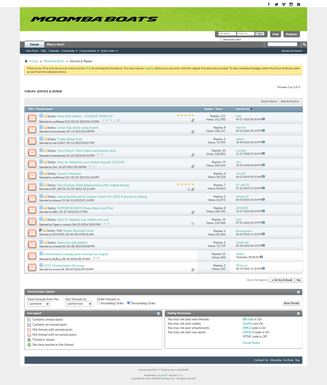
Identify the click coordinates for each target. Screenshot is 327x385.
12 (118, 120)
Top (298, 280)
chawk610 (59, 246)
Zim (54, 167)
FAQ (43, 50)
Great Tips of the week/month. (78, 128)
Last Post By (243, 109)
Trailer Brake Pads (69, 139)
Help (275, 34)
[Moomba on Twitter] (276, 4)
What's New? (55, 44)
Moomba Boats (54, 61)
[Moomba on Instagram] (291, 4)
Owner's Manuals (69, 174)
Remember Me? (232, 39)
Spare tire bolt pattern (72, 242)
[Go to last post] (263, 119)
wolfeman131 (61, 121)
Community (68, 50)
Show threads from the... (44, 299)
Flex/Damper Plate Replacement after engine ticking (93, 185)
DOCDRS (58, 234)
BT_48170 (59, 188)
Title (30, 109)
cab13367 (58, 142)
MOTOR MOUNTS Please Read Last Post (85, 208)
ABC (55, 211)
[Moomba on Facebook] (269, 4)
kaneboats (58, 131)
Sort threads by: (76, 299)
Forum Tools (268, 101)
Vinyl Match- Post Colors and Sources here (86, 151)
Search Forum (289, 101)
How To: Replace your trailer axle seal (83, 219)
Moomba (276, 360)
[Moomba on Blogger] (301, 4)
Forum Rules (251, 343)
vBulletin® (162, 375)
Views (219, 109)
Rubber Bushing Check (78, 230)
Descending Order (143, 303)
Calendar (54, 50)
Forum (34, 44)
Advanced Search (292, 50)
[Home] (94, 19)
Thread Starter (44, 109)
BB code (248, 319)
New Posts (32, 50)
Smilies (248, 323)
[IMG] (247, 328)
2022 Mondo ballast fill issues (64, 265)
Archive (288, 360)
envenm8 (58, 269)
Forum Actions (87, 50)
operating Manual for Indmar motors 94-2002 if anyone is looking (102, 196)
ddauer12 (58, 200)
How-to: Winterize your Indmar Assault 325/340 (90, 162)
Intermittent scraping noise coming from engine (76, 254)
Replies (208, 109)
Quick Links (108, 50)
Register (292, 34)
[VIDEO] (248, 332)
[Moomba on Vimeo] (284, 4)
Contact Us (261, 360)
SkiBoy (56, 258)
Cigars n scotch (61, 224)
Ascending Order (112, 303)
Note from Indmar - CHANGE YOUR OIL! (85, 116)
